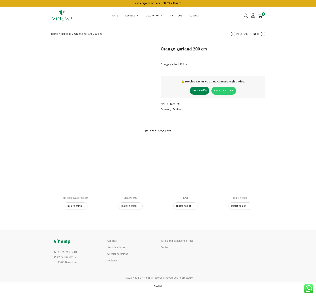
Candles (130, 15)
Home (114, 15)
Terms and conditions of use (177, 240)
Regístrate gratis (224, 90)
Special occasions (117, 254)
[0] (260, 16)
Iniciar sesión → (75, 206)
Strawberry (130, 197)
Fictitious (176, 15)
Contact (194, 15)
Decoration (152, 15)
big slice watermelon (76, 197)
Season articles (116, 247)
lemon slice (240, 197)
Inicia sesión (199, 90)
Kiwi (185, 197)
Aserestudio (186, 277)
